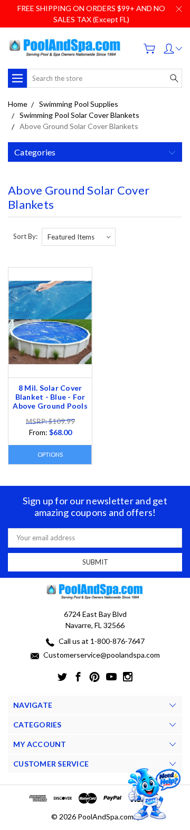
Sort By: (25, 236)
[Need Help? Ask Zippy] (152, 794)
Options (50, 454)
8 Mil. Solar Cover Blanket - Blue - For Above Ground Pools (50, 396)
